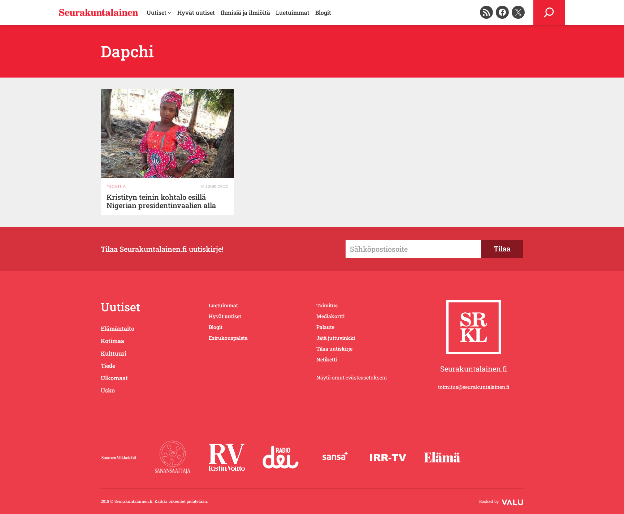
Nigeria (116, 186)
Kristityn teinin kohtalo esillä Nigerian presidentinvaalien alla (161, 201)
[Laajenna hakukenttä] (549, 12)
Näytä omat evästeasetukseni (351, 377)
